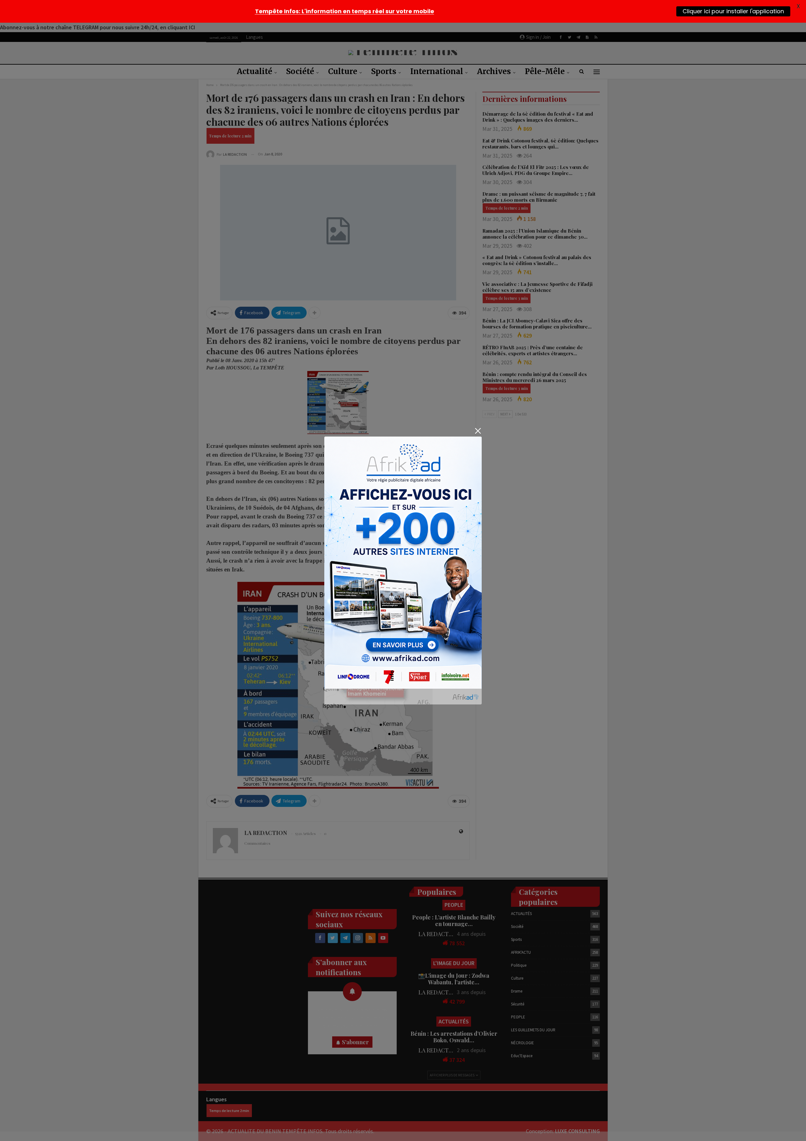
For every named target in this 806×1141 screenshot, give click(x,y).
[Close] (478, 431)
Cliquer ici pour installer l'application (733, 11)
